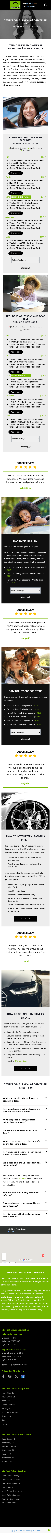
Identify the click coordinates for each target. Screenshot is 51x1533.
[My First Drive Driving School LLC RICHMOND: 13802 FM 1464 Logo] (25, 5)
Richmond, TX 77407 (11, 1341)
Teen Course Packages (11, 1475)
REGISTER (25, 918)
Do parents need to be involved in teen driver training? (22, 1204)
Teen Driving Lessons (11, 1483)
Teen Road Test (8, 1487)
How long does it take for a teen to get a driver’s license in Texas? (22, 1153)
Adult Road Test (8, 1502)
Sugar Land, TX (8, 1439)
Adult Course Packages (12, 1491)
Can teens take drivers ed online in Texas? (20, 1132)
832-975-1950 (10, 1344)
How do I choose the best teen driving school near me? (21, 1215)
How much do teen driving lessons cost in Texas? (21, 1194)
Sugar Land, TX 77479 (11, 1356)
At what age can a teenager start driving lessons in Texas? (19, 1121)
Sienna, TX (6, 1454)
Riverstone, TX (8, 1457)
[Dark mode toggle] (49, 1530)
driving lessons (24, 56)
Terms (4, 1424)
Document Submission (11, 1412)
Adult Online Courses (11, 1495)
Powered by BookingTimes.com (28, 1531)
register (25, 1068)
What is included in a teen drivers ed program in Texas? (20, 1099)
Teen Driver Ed (8, 1393)
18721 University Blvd (13, 1353)
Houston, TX (7, 1461)
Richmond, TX (8, 1442)
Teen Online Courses (11, 1479)
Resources (6, 1416)
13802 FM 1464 (10, 1338)
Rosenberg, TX (8, 1450)
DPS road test (20, 1061)
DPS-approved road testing (18, 78)
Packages (6, 1408)
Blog (3, 1420)
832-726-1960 (10, 1359)
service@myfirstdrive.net (15, 1364)
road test (23, 1178)
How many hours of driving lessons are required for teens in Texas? (21, 1110)
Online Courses (8, 1404)
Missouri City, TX (9, 1446)
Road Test (6, 1400)
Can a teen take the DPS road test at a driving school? (21, 1164)
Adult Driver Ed (8, 1396)
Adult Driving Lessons (11, 1499)
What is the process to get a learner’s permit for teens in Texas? (21, 1142)
